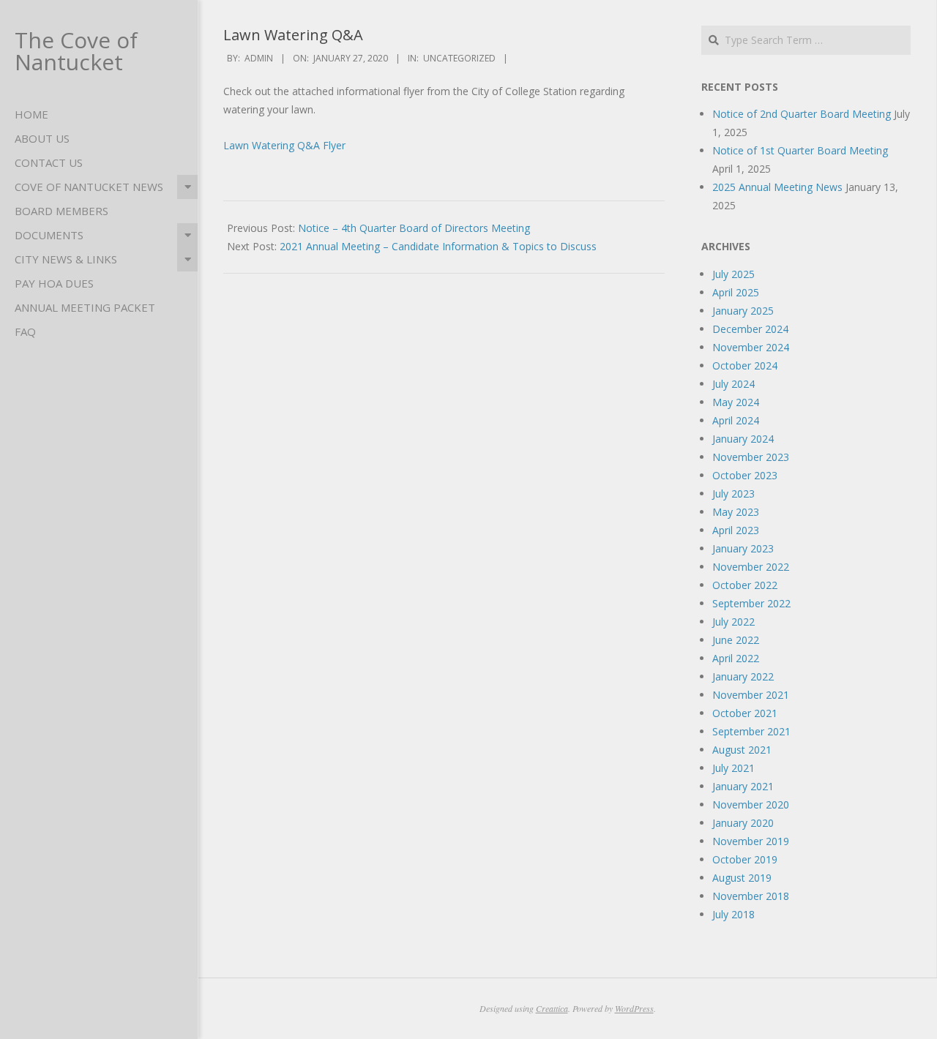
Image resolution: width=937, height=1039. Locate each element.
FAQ (25, 331)
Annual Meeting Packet (85, 307)
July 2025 (733, 274)
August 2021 (742, 750)
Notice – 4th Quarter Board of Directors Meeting (414, 228)
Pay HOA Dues (54, 283)
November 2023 (750, 457)
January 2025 (743, 311)
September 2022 (751, 603)
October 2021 (744, 713)
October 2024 (744, 365)
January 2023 (743, 548)
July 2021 (733, 768)
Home (31, 114)
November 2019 (750, 841)
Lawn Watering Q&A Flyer (284, 145)
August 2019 (742, 878)
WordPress (634, 1008)
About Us (42, 138)
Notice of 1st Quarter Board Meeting (800, 150)
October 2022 (744, 585)
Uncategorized (459, 58)
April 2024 (735, 420)
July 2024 (733, 384)
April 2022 (735, 658)
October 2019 (744, 859)
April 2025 (735, 292)
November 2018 (750, 896)
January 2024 (743, 439)
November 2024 (750, 347)
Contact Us (49, 162)
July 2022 (733, 622)
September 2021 (751, 731)
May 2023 (735, 512)
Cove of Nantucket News (89, 186)
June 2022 (735, 640)
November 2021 (750, 695)
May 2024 (735, 402)
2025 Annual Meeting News (777, 187)
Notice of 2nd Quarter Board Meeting (801, 114)
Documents (49, 235)
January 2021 (743, 786)
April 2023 (735, 530)
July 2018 (733, 914)
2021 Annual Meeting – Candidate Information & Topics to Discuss (438, 246)
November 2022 (750, 567)
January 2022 (743, 676)
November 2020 (750, 804)
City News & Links (66, 259)
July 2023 (733, 493)
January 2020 (743, 823)
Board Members (61, 210)
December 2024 (750, 329)
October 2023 (744, 475)
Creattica (552, 1008)
